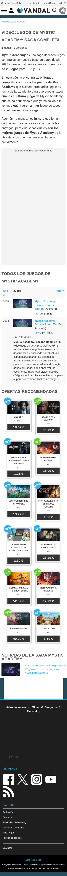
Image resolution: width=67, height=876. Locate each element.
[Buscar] (54, 10)
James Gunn (48, 3)
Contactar (7, 817)
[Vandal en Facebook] (9, 779)
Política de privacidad (13, 827)
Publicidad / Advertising (14, 822)
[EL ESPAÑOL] (62, 10)
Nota (59, 290)
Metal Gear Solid (13, 3)
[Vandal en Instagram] (37, 779)
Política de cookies (12, 838)
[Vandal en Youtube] (51, 779)
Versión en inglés (33, 860)
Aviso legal (8, 832)
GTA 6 (60, 3)
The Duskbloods (31, 3)
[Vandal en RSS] (9, 791)
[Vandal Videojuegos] (33, 10)
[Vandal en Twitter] (23, 779)
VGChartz (7, 848)
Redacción (8, 812)
